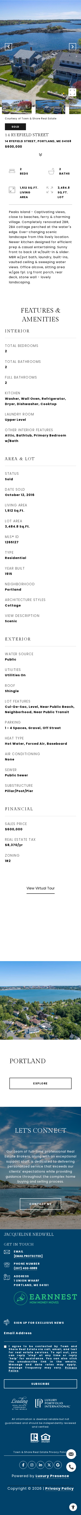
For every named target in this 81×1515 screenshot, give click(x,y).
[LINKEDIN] (40, 1465)
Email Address (18, 1333)
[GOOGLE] (58, 1465)
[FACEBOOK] (23, 1465)
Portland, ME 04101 (31, 1285)
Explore (40, 1083)
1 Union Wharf (27, 1281)
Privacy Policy (59, 1488)
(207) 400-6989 (25, 1268)
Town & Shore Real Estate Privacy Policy (40, 1452)
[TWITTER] (49, 1465)
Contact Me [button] (40, 1204)
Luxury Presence (52, 1475)
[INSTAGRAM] (32, 1465)
